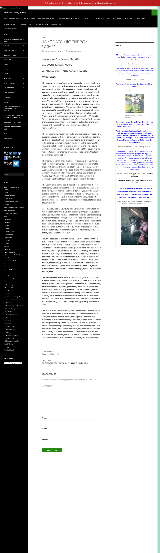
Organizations (25, 24)
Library (45, 37)
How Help (128, 18)
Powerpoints (9, 234)
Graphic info (9, 258)
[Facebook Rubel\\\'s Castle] (19, 154)
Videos (6, 133)
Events (7, 276)
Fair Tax (109, 18)
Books (7, 294)
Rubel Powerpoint (12, 315)
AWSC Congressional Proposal (42, 18)
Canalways (9, 303)
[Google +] (19, 158)
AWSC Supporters (64, 18)
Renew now (86, 3)
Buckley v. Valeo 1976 (50, 352)
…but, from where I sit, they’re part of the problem (12, 109)
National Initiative (10, 55)
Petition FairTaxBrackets (13, 261)
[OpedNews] (6, 154)
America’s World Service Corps (15, 18)
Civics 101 (8, 270)
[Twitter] (16, 164)
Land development (11, 300)
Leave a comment (75, 51)
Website (45, 439)
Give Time (8, 282)
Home (119, 18)
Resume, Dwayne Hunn (13, 309)
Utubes (7, 240)
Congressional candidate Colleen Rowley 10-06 (13, 116)
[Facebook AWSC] (10, 154)
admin (61, 51)
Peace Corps (10, 231)
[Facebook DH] (6, 158)
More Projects (9, 24)
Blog (77, 18)
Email (45, 428)
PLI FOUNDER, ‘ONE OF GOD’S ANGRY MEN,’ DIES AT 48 (65, 361)
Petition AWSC (10, 198)
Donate (7, 273)
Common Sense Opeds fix (15, 306)
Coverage (98, 18)
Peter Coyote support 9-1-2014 (13, 128)
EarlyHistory (10, 330)
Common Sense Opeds (12, 297)
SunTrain (8, 321)
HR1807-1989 (141, 18)
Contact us (87, 18)
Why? (7, 204)
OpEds (6, 64)
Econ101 (7, 97)
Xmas (7, 347)
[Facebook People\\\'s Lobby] (15, 154)
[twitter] (6, 164)
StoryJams (8, 138)
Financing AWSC (10, 195)
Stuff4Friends (41, 24)
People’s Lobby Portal (15, 12)
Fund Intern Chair (11, 279)
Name (45, 418)
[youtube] (15, 158)
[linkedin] (10, 158)
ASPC (7, 192)
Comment (47, 385)
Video (6, 69)
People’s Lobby (9, 50)
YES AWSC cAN (56, 24)
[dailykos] (10, 164)
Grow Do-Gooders (11, 213)
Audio (6, 74)
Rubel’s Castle (9, 88)
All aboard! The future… (13, 122)
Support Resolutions (11, 201)
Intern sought (9, 285)
